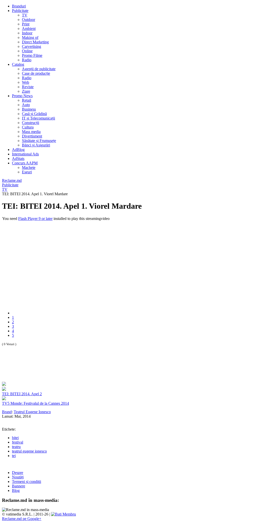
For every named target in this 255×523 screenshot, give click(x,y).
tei (14, 456)
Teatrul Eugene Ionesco (32, 412)
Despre (17, 472)
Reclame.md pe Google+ (21, 519)
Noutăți (18, 477)
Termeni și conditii (26, 481)
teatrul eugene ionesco (29, 451)
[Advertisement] (60, 369)
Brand (7, 412)
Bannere (18, 486)
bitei (15, 438)
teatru (16, 447)
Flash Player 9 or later (35, 218)
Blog (16, 490)
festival (17, 442)
